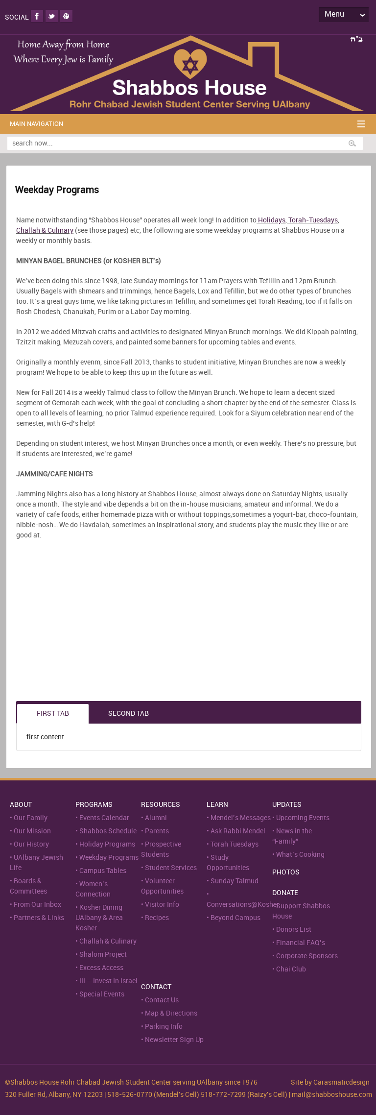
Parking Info (164, 1026)
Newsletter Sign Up (174, 1039)
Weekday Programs (109, 857)
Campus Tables (102, 870)
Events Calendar (104, 818)
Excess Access (101, 967)
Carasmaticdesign (341, 1082)
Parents (157, 831)
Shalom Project (103, 954)
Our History (31, 844)
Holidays (271, 220)
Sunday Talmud (234, 881)
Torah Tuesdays (234, 844)
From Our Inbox (37, 904)
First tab (53, 713)
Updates (287, 804)
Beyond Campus (235, 917)
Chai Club (291, 969)
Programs (94, 804)
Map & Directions (171, 1013)
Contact (156, 987)
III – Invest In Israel (108, 981)
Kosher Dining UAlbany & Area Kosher (99, 918)
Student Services (171, 868)
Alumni (156, 818)
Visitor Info (162, 904)
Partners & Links (39, 917)
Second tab (128, 713)
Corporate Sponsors (307, 956)
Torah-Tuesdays (312, 220)
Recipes (157, 917)
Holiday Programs (107, 844)
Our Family (30, 818)
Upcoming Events (302, 818)
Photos (286, 872)
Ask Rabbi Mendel (238, 831)
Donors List (293, 929)
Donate (285, 893)
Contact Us (162, 1000)
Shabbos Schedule (108, 831)
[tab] (53, 714)
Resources (160, 804)
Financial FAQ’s (300, 942)
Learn (217, 804)
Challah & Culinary (44, 230)
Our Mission (32, 831)
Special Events (101, 994)
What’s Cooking (300, 854)
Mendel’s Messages (241, 818)
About (21, 804)
